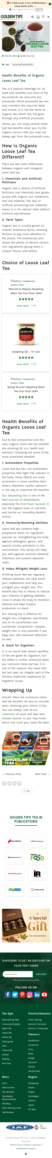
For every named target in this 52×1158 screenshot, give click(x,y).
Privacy (27, 1145)
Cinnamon (33, 1045)
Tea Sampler (8, 1091)
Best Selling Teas (10, 1019)
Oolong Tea (7, 1041)
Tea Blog (6, 1103)
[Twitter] (15, 994)
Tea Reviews (8, 1112)
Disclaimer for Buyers (26, 1148)
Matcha (5, 1059)
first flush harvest (33, 504)
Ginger (31, 1058)
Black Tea (6, 1028)
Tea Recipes (34, 1071)
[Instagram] (30, 994)
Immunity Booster (11, 1024)
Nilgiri (31, 1091)
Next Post (40, 774)
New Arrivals (8, 1087)
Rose (30, 1053)
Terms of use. (16, 1145)
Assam (31, 1087)
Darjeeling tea (17, 495)
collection (8, 714)
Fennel (31, 1066)
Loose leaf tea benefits (22, 64)
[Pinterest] (22, 994)
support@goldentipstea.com (23, 9)
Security (36, 1145)
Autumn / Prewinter (38, 1028)
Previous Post (13, 774)
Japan (31, 1105)
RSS (28, 791)
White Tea (7, 1037)
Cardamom (33, 1040)
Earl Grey (6, 1063)
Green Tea (7, 1032)
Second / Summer (37, 1024)
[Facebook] (8, 994)
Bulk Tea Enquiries (11, 1108)
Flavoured (7, 1050)
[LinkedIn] (37, 994)
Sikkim (31, 1100)
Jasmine (32, 1062)
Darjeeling (33, 1083)
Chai (4, 1046)
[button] (26, 299)
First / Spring (35, 1019)
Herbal (5, 1054)
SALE (4, 1083)
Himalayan (33, 1096)
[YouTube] (44, 994)
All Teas (32, 1109)
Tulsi (30, 1049)
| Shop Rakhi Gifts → (27, 4)
